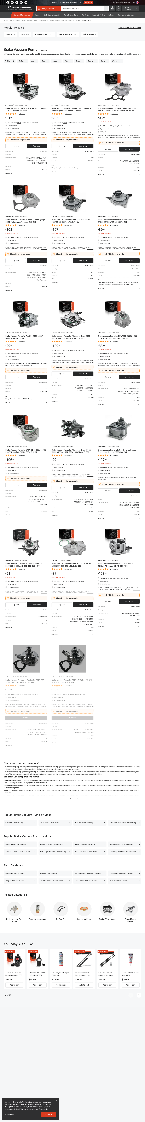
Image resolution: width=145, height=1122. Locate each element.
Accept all (48, 1114)
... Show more (133, 54)
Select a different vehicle (129, 27)
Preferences (9, 1114)
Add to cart (14, 985)
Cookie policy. (43, 1109)
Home (6, 20)
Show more (71, 798)
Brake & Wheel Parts (29, 20)
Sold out (26, 718)
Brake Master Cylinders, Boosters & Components (56, 20)
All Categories (15, 20)
